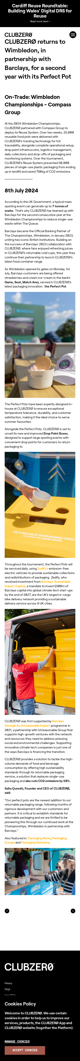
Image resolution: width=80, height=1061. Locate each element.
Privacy (8, 983)
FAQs (7, 989)
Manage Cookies (17, 1042)
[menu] (73, 34)
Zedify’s (42, 568)
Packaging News (39, 838)
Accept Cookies (24, 1050)
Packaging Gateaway (35, 842)
